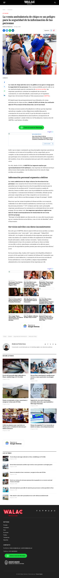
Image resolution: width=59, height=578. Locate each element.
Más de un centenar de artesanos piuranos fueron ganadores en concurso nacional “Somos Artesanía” (31, 480)
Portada (5, 525)
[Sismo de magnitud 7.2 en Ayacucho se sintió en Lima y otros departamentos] (43, 415)
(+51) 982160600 (13, 551)
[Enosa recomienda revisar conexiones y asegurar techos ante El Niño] (16, 391)
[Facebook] (4, 82)
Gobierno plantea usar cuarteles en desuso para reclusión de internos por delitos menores (14, 426)
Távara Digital (39, 574)
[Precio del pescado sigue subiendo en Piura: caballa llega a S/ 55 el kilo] (16, 366)
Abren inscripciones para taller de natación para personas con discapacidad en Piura (31, 488)
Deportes (5, 540)
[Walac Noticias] (29, 2)
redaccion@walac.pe (15, 548)
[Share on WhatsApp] (10, 30)
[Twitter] (4, 87)
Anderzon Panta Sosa (7, 26)
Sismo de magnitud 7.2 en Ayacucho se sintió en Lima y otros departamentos (42, 426)
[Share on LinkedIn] (13, 30)
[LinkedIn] (4, 95)
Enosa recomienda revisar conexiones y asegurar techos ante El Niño (15, 401)
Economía (5, 532)
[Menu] (4, 2)
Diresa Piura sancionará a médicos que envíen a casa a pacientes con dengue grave (42, 377)
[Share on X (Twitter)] (7, 30)
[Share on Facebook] (4, 30)
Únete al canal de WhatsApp (33, 127)
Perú (4, 530)
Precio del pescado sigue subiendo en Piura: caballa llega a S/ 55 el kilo (14, 376)
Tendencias (6, 537)
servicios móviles (40, 89)
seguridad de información (20, 336)
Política (5, 535)
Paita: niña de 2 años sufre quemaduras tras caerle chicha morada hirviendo (29, 495)
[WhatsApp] (4, 91)
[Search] (55, 2)
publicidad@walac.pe (26, 548)
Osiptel (10, 336)
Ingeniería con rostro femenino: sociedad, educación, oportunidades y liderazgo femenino (41, 401)
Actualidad (5, 13)
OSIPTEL (46, 96)
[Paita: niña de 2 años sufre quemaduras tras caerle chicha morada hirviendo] (5, 497)
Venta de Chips (32, 336)
